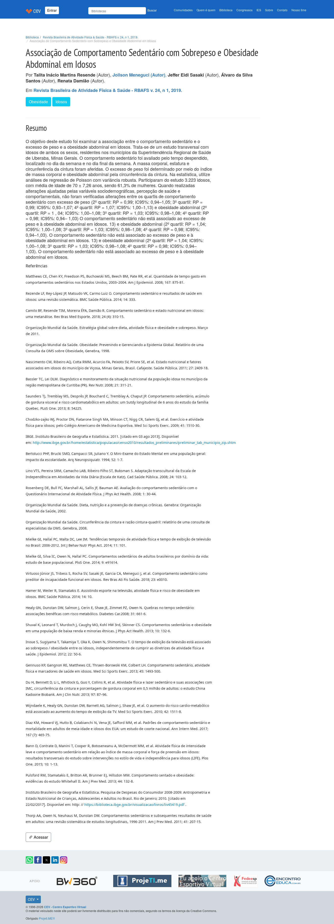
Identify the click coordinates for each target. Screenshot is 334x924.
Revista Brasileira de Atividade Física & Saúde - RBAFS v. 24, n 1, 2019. (90, 37)
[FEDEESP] (246, 880)
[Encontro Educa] (282, 880)
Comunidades (183, 10)
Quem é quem (206, 10)
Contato (282, 10)
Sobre (269, 10)
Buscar (152, 10)
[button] (29, 860)
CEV (32, 899)
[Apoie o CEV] (203, 880)
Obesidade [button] (38, 101)
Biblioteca (226, 10)
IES (258, 10)
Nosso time (298, 10)
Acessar (40, 837)
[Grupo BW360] (77, 880)
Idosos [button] (61, 101)
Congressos (244, 10)
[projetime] (143, 880)
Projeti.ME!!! (47, 918)
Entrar (52, 10)
